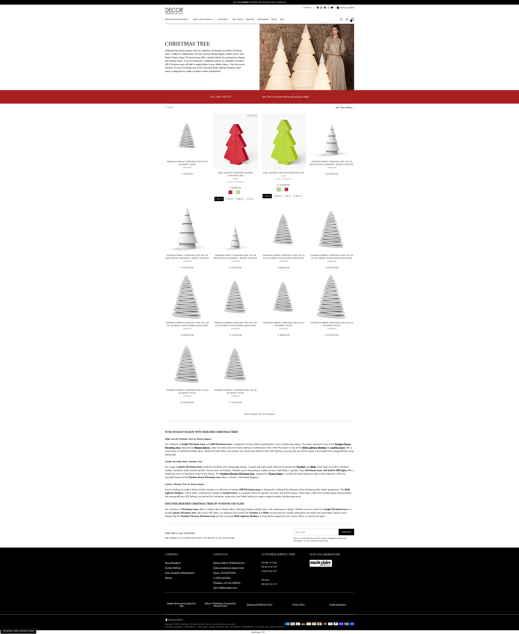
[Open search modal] (341, 19)
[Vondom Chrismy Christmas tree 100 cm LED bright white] (235, 364)
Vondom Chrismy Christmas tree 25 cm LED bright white (187, 163)
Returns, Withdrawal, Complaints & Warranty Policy (220, 604)
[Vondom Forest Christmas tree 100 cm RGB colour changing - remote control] (235, 229)
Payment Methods (173, 567)
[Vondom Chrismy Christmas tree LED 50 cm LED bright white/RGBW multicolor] (283, 229)
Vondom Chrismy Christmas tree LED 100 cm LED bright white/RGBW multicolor (235, 324)
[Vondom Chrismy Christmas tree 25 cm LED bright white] (187, 135)
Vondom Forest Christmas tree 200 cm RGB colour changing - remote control (187, 256)
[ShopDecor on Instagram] (321, 7)
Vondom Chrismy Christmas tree (237, 473)
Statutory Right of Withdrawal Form (228, 562)
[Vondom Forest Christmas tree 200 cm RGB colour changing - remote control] (187, 229)
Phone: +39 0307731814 (224, 572)
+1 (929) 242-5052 (221, 577)
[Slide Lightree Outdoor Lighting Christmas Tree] (235, 141)
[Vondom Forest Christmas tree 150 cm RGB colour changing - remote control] (331, 135)
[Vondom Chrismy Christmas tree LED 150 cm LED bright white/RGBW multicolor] (331, 229)
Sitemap (168, 577)
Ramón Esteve (202, 447)
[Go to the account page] (347, 19)
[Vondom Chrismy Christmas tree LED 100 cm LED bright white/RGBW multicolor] (235, 296)
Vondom (300, 466)
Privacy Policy (298, 604)
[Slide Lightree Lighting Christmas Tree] (283, 141)
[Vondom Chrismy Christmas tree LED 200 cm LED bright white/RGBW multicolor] (187, 296)
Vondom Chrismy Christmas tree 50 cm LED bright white (283, 324)
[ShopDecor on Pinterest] (325, 7)
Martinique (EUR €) (175, 619)
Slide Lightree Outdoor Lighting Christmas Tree (235, 174)
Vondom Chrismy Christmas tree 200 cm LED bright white (331, 324)
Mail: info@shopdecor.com (225, 587)
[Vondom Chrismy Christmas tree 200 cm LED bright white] (331, 296)
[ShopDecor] (174, 11)
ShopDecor (184, 624)
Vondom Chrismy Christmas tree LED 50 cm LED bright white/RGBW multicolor (284, 256)
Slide (313, 466)
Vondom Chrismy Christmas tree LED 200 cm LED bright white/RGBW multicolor (187, 324)
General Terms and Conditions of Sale (181, 604)
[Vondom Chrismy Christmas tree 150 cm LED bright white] (187, 364)
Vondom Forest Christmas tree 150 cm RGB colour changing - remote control (332, 163)
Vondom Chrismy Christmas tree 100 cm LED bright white (235, 391)
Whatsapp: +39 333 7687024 (226, 582)
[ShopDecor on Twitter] (328, 7)
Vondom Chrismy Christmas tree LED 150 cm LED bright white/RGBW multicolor (331, 256)
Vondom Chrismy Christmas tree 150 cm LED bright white (187, 391)
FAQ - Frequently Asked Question (179, 572)
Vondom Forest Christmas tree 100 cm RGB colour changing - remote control (235, 256)
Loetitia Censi (337, 447)
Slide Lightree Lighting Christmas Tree (283, 172)
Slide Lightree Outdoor (314, 447)
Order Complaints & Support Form (228, 567)
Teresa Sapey (276, 473)
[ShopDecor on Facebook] (318, 7)
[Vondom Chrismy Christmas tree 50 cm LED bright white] (283, 296)
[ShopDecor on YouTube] (332, 7)
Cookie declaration (337, 604)
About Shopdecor (173, 562)
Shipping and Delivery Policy (259, 604)
